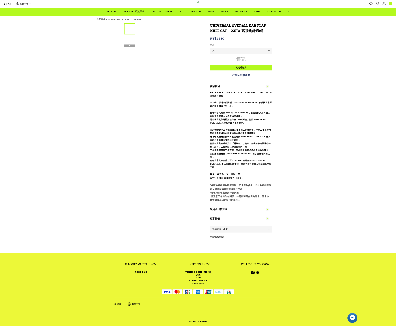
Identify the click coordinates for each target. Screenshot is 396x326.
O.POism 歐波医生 (134, 11)
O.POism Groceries (162, 11)
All (290, 11)
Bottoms (240, 11)
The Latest (111, 11)
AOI (182, 11)
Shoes (257, 11)
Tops (223, 11)
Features (196, 11)
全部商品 (101, 19)
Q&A (198, 274)
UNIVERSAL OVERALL (130, 19)
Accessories (274, 11)
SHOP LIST (198, 283)
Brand (211, 11)
